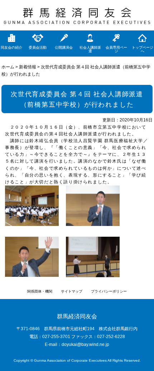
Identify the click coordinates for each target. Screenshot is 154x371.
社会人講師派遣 (90, 49)
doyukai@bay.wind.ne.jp (85, 344)
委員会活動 (38, 47)
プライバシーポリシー (109, 291)
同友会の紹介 (11, 47)
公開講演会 (64, 47)
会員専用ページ (116, 49)
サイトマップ (71, 291)
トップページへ (142, 49)
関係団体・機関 (39, 291)
